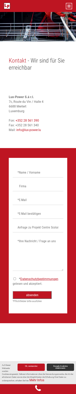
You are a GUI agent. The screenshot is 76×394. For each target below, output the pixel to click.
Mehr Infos (36, 380)
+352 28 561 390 (27, 120)
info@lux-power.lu (28, 130)
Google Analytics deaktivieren (60, 367)
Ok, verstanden (31, 366)
